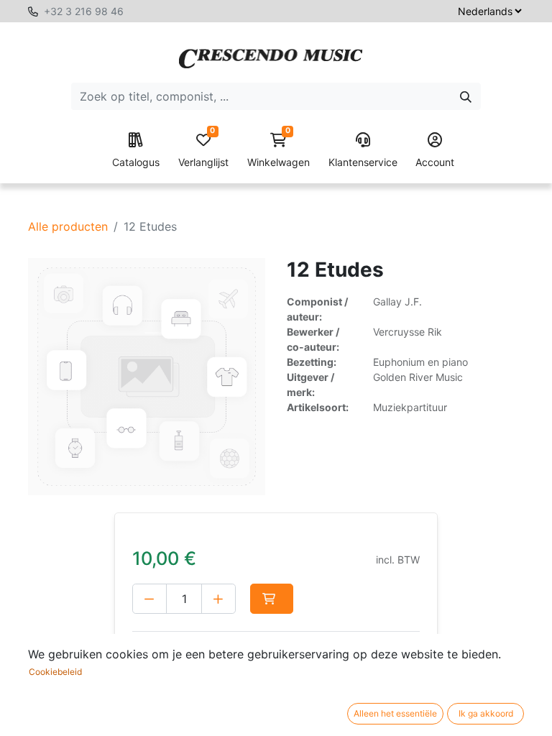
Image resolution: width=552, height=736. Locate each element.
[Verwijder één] (149, 599)
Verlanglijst (203, 150)
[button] (271, 599)
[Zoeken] (466, 96)
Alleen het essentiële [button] (395, 713)
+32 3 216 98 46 (84, 11)
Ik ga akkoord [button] (486, 713)
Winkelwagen (278, 150)
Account (434, 162)
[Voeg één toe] (218, 599)
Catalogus (136, 162)
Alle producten (68, 226)
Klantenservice (362, 162)
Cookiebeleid (55, 671)
